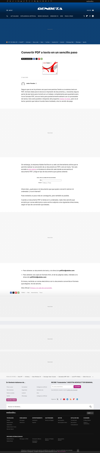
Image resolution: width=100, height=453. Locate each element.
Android (62, 42)
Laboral (24, 393)
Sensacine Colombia (34, 441)
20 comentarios (28, 59)
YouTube (47, 42)
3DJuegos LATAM (24, 438)
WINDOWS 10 (54, 16)
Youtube (64, 399)
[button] (31, 83)
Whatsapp (78, 42)
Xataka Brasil (10, 441)
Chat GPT (20, 376)
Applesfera (9, 424)
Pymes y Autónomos (86, 423)
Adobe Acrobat (65, 99)
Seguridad (24, 390)
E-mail (41, 59)
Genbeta (50, 8)
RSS (70, 399)
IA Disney (27, 376)
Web (28, 292)
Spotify (84, 42)
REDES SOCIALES (43, 16)
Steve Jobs (35, 42)
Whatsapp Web (70, 42)
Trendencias (74, 420)
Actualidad (24, 387)
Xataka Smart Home (11, 426)
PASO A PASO (69, 16)
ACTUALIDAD (15, 16)
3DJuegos (22, 420)
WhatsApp (24, 396)
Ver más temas (11, 399)
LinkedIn (77, 399)
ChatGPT (21, 42)
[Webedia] (11, 412)
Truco (40, 292)
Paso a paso (10, 387)
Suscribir (77, 386)
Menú (10, 10)
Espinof (34, 422)
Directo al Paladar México (49, 439)
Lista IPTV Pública (76, 376)
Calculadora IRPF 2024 (64, 376)
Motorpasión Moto (62, 422)
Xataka (8, 420)
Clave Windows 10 (36, 376)
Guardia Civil (55, 42)
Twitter (84, 16)
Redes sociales (10, 393)
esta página (32, 169)
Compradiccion (74, 424)
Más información (62, 451)
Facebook (90, 16)
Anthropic (28, 42)
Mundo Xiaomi (10, 429)
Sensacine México (36, 438)
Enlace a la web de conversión (41, 288)
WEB (61, 16)
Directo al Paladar (49, 420)
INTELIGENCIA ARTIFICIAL (28, 16)
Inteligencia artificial (42, 387)
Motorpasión (61, 420)
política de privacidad (72, 390)
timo (38, 393)
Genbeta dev (40, 390)
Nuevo (89, 10)
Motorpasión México (61, 439)
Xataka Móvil (10, 422)
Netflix (8, 396)
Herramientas (34, 292)
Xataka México (10, 438)
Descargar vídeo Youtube (50, 376)
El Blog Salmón (87, 420)
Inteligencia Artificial (42, 396)
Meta (42, 42)
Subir (89, 413)
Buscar (90, 406)
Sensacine (34, 420)
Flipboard (87, 16)
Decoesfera (73, 422)
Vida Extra (22, 422)
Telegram (93, 16)
